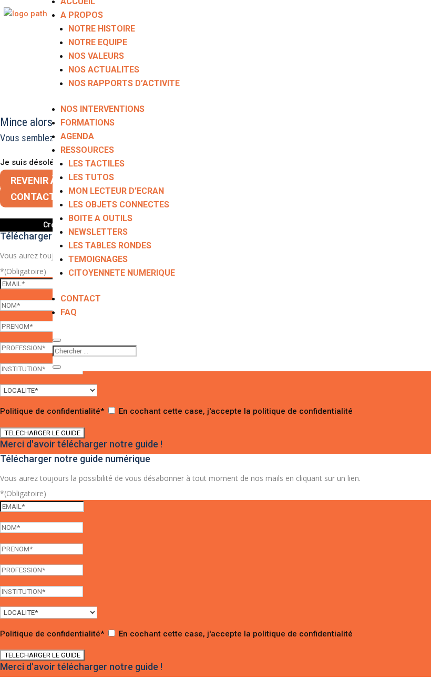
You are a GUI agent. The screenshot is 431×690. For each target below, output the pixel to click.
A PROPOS (81, 15)
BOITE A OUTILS (100, 218)
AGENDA (77, 136)
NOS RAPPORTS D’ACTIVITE (124, 83)
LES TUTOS (91, 177)
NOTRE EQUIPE (97, 42)
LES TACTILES (96, 164)
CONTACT (80, 299)
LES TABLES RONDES (109, 245)
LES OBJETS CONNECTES (118, 205)
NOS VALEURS (96, 56)
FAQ (68, 312)
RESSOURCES (87, 150)
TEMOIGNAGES (98, 259)
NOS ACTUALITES (103, 70)
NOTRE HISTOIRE (101, 29)
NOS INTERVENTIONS (102, 109)
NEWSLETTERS (98, 232)
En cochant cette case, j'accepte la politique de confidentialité (236, 411)
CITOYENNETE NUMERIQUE (121, 273)
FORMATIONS (87, 123)
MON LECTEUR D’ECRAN (116, 191)
